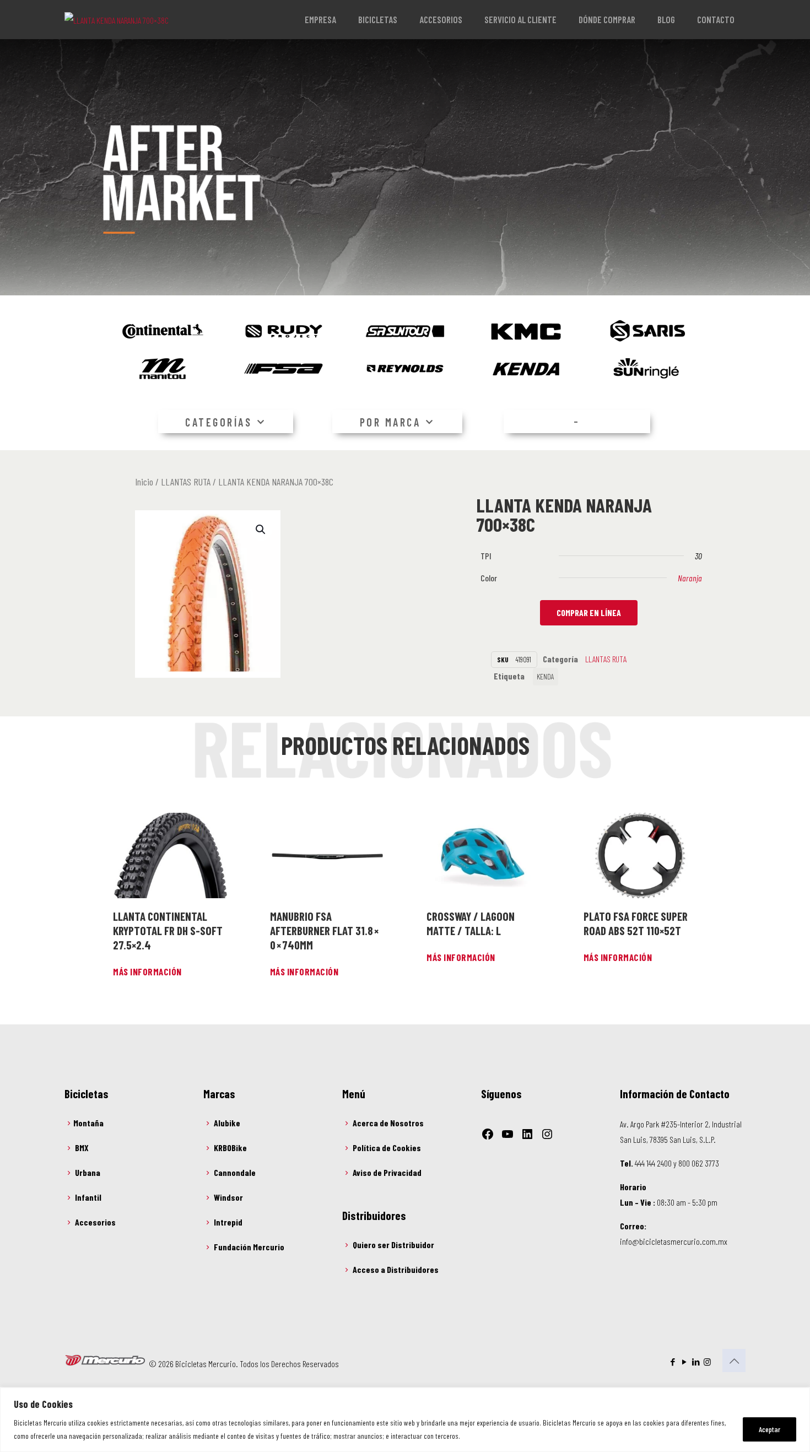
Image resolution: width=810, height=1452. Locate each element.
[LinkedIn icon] (696, 1362)
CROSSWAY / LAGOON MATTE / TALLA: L (470, 923)
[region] (405, 1420)
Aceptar (769, 1429)
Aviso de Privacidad (387, 1172)
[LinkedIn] (527, 1134)
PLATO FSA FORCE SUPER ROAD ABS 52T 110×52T (636, 923)
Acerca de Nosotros (388, 1123)
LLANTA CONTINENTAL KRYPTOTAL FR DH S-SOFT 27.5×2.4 (168, 930)
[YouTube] (507, 1134)
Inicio (144, 482)
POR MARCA (390, 422)
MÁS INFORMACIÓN (147, 971)
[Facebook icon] (672, 1362)
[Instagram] (547, 1134)
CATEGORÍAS (218, 422)
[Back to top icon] (734, 1360)
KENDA (545, 676)
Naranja (690, 578)
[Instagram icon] (707, 1362)
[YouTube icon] (684, 1362)
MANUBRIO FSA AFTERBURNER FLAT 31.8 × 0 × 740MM (325, 930)
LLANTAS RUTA (185, 482)
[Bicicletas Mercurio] (116, 19)
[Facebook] (487, 1134)
